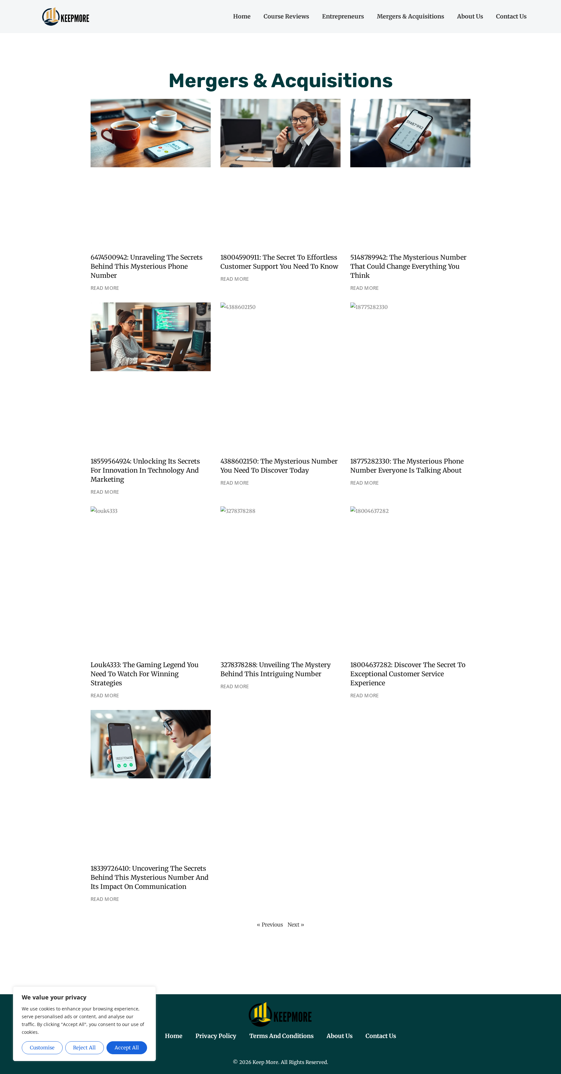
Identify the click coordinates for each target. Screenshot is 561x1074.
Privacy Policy (215, 1036)
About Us (470, 16)
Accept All (127, 1047)
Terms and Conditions (281, 1036)
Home (242, 16)
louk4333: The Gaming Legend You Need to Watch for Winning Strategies (145, 674)
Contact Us (511, 16)
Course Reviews (286, 16)
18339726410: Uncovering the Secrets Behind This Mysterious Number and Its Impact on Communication (149, 877)
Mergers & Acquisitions (410, 16)
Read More (105, 288)
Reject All (84, 1047)
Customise (42, 1047)
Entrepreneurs (343, 16)
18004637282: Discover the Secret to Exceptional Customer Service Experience (408, 674)
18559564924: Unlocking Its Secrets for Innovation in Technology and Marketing (145, 470)
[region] (84, 1023)
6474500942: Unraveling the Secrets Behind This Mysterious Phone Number (147, 266)
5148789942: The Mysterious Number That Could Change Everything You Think (408, 266)
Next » (296, 924)
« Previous (270, 924)
